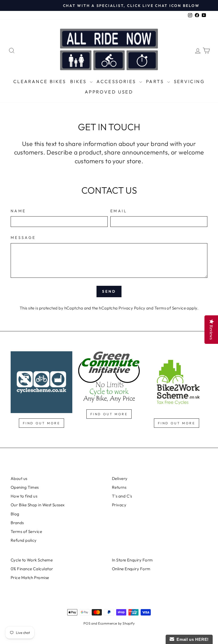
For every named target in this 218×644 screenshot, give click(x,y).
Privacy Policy (132, 308)
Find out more (41, 423)
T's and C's (122, 496)
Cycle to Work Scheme (32, 560)
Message (23, 237)
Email (118, 211)
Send (109, 291)
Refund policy (24, 540)
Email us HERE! (191, 639)
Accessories (117, 81)
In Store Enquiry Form (132, 560)
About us (19, 478)
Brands (17, 522)
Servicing (189, 81)
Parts (156, 81)
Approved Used (109, 92)
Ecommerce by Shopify (116, 623)
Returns (119, 487)
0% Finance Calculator (32, 568)
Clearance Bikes (39, 81)
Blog (15, 513)
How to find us (24, 496)
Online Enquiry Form (131, 568)
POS (86, 623)
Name (18, 211)
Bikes (79, 81)
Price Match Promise (30, 577)
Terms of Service (170, 308)
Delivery (120, 478)
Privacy (119, 504)
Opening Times (25, 487)
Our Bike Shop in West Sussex (38, 504)
